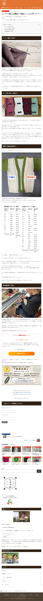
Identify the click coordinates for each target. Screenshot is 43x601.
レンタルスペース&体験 (30, 7)
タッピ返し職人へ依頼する (10, 28)
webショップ (21, 7)
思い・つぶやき (5, 584)
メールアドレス (5, 414)
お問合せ (37, 7)
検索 (3, 468)
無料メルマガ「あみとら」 (10, 7)
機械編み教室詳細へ (21, 353)
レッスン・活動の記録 (6, 577)
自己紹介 (16, 7)
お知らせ (4, 580)
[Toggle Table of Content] (38, 24)
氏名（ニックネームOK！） (7, 407)
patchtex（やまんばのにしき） (21, 598)
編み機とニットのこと (6, 434)
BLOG (25, 7)
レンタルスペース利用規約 (21, 596)
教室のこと (4, 570)
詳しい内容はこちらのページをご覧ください (22, 392)
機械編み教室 (3, 7)
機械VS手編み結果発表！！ (10, 29)
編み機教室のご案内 (9, 31)
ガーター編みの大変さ (9, 26)
